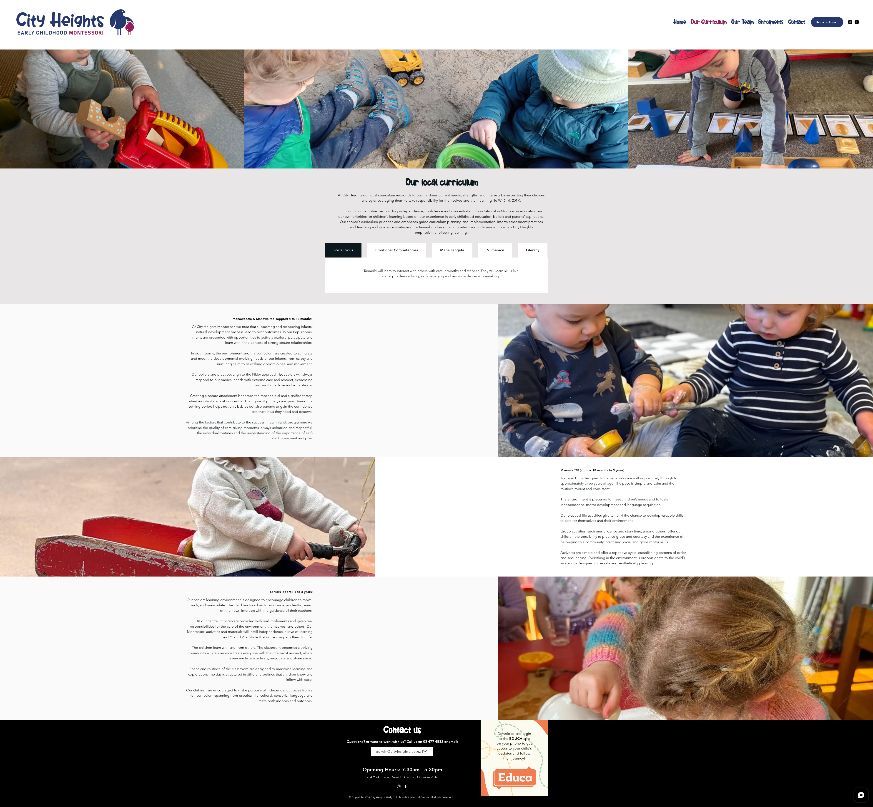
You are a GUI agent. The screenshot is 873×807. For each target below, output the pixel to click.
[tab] (343, 250)
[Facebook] (857, 22)
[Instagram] (850, 22)
